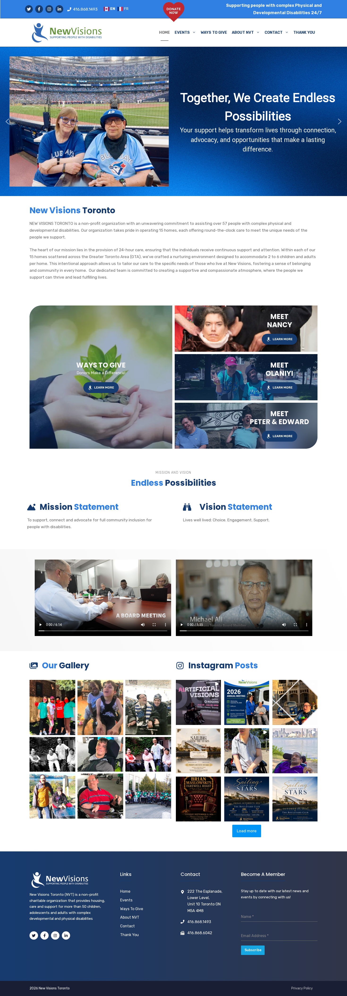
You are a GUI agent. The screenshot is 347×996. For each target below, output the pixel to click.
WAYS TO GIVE (214, 32)
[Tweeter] (34, 935)
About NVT (129, 917)
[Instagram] (55, 935)
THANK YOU (304, 32)
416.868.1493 (85, 9)
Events (126, 900)
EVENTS (182, 32)
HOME (164, 32)
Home (125, 891)
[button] (7, 121)
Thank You (129, 935)
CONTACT (274, 32)
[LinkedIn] (66, 935)
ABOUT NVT (243, 32)
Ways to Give (131, 909)
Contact (127, 926)
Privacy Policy (302, 988)
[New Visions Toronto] (67, 32)
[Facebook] (44, 935)
